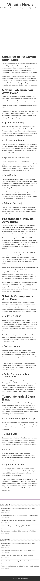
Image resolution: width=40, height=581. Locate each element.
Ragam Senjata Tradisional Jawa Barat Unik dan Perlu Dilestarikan (20, 566)
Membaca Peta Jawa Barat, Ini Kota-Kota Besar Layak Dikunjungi (19, 515)
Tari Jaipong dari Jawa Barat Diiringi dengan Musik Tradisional (18, 531)
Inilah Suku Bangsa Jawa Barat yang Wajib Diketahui (16, 526)
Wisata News (20, 4)
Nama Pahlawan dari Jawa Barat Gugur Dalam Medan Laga (17, 550)
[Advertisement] (20, 32)
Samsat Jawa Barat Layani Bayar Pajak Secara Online (16, 561)
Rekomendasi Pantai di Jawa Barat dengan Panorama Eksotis (18, 520)
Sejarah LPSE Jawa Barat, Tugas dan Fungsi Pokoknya (17, 555)
